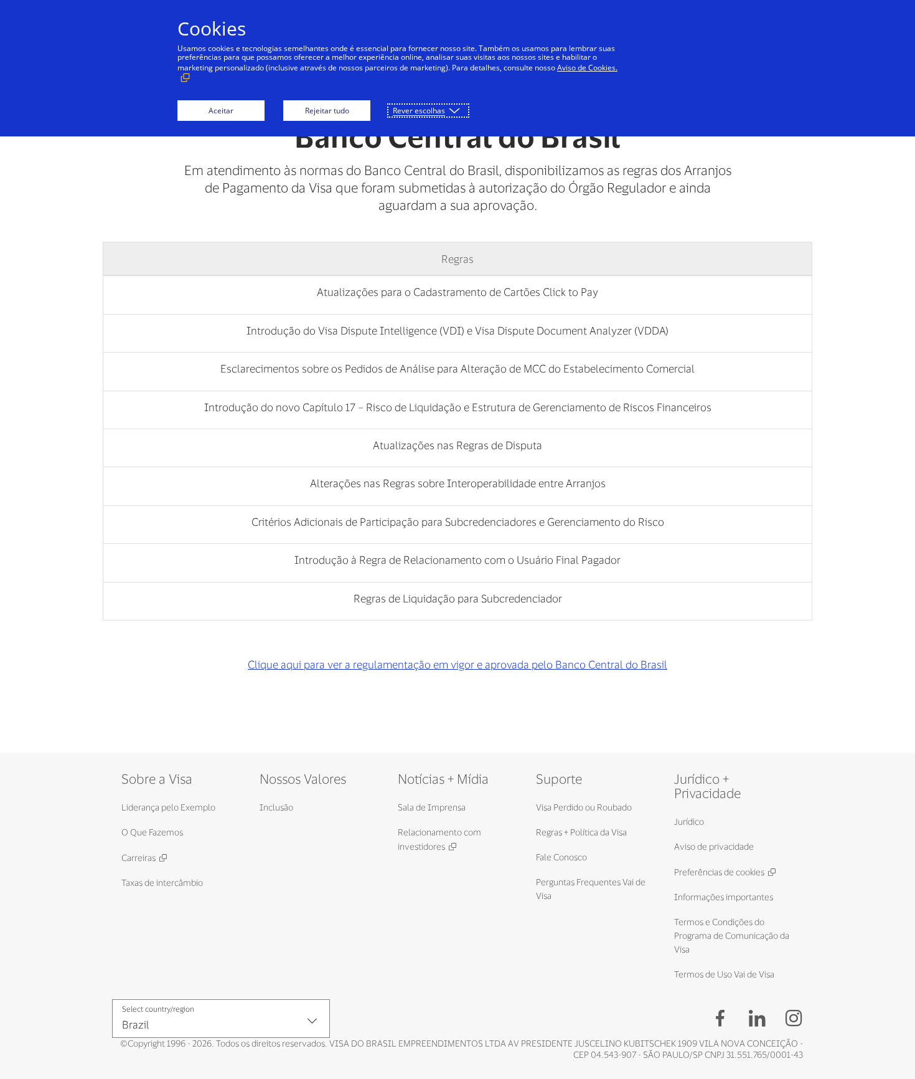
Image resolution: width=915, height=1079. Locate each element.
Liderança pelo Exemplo (168, 807)
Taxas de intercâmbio (162, 882)
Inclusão (276, 807)
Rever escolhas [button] (419, 110)
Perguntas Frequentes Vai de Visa (590, 889)
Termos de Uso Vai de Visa (724, 974)
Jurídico (689, 821)
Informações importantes (723, 896)
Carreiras (138, 857)
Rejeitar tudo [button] (327, 110)
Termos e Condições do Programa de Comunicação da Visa (731, 935)
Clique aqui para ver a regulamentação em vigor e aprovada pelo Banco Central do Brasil (457, 664)
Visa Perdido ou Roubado (584, 807)
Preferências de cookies (719, 872)
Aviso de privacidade (714, 846)
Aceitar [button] (221, 110)
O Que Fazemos (152, 832)
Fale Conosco (561, 857)
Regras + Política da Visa (581, 832)
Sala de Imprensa (432, 807)
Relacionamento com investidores (439, 839)
